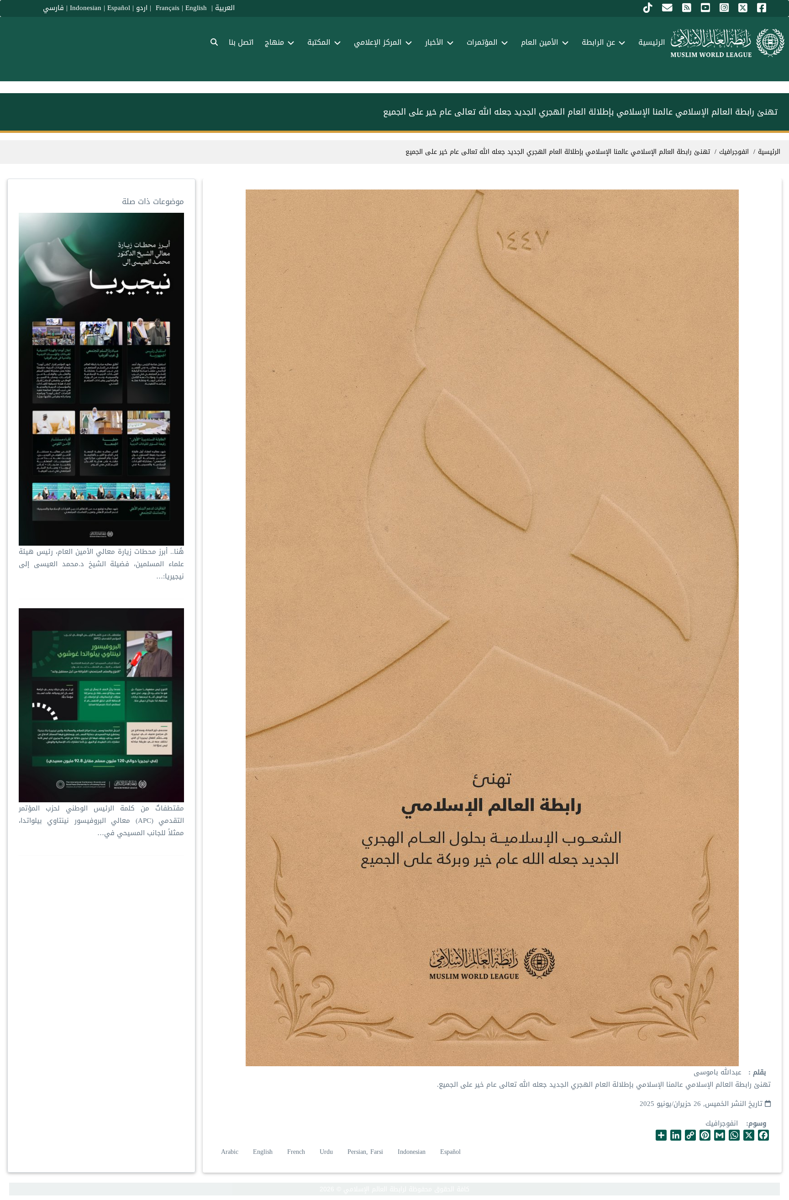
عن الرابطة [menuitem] (598, 42)
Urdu (326, 1152)
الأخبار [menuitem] (434, 42)
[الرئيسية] (727, 42)
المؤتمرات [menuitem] (482, 42)
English (263, 1152)
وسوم (757, 1123)
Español (118, 7)
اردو (141, 7)
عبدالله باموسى (718, 1072)
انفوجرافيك (721, 1123)
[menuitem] (214, 43)
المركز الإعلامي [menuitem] (378, 42)
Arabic (229, 1152)
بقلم (758, 1072)
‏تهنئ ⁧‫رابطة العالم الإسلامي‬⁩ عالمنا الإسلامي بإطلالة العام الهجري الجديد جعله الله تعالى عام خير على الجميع (557, 152)
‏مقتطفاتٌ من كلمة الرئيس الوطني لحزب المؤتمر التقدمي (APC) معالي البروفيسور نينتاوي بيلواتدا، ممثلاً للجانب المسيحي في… (101, 820)
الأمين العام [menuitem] (539, 42)
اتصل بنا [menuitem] (241, 42)
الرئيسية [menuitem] (651, 42)
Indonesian (85, 7)
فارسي (53, 7)
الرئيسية (769, 152)
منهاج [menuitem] (274, 42)
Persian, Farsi (365, 1152)
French (296, 1152)
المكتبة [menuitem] (319, 42)
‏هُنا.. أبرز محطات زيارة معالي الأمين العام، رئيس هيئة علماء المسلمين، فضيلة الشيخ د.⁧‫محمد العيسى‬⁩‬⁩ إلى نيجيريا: (101, 564)
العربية (225, 7)
